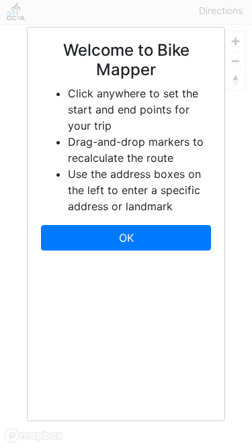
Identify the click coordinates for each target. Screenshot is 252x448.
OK (126, 237)
